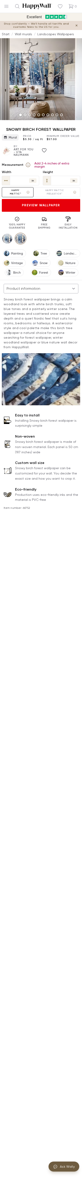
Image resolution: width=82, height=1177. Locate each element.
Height (48, 172)
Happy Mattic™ (15, 192)
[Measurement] (28, 165)
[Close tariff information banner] (76, 25)
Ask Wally (67, 1166)
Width (6, 172)
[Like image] (44, 150)
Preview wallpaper (41, 205)
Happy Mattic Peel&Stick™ (54, 192)
